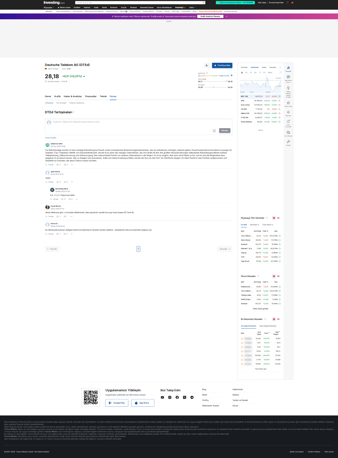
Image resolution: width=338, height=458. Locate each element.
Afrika (195, 11)
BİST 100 (244, 58)
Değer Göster (224, 37)
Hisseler (49, 11)
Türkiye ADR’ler (148, 11)
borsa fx (54, 185)
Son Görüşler (61, 65)
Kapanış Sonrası (112, 11)
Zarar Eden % (267, 187)
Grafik (57, 58)
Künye (235, 367)
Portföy (205, 362)
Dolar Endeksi (246, 84)
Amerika (159, 11)
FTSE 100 (244, 79)
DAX (243, 62)
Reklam (236, 356)
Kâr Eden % (254, 187)
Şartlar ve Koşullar (297, 414)
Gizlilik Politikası (314, 414)
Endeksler (255, 29)
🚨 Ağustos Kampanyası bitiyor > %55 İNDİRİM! (235, 3)
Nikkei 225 (245, 75)
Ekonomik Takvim (147, 7)
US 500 (244, 71)
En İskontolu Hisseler (252, 281)
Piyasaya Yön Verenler (252, 179)
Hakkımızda (238, 351)
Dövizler (244, 29)
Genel (48, 58)
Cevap (50, 126)
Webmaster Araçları (210, 367)
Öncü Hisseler (248, 238)
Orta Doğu (175, 11)
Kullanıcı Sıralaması (77, 65)
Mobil (204, 356)
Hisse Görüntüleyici (164, 7)
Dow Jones (245, 67)
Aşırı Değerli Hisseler (268, 288)
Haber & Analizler (73, 58)
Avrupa (167, 11)
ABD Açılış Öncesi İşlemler (94, 11)
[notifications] (287, 2)
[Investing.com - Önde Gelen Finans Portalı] (54, 2)
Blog (204, 351)
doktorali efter (57, 106)
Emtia (264, 29)
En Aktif (244, 187)
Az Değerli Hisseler (248, 288)
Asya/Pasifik (186, 11)
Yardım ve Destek (240, 362)
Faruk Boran (56, 168)
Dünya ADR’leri (135, 11)
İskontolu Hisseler (230, 11)
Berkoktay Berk (61, 151)
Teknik (103, 58)
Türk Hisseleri (78, 11)
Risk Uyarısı (329, 414)
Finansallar (91, 58)
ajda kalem (55, 133)
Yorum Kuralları (50, 100)
